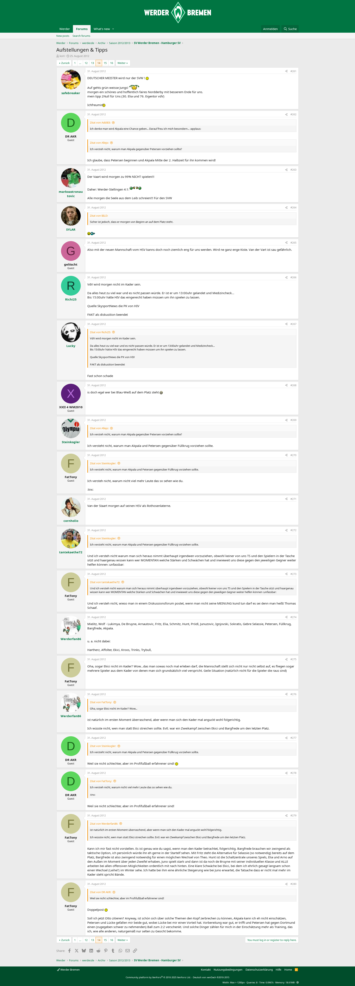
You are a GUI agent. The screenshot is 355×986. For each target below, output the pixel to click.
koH (62, 56)
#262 (293, 114)
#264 (293, 207)
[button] (113, 29)
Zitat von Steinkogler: (103, 463)
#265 (293, 242)
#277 (293, 738)
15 (105, 63)
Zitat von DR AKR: (100, 892)
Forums (82, 29)
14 (98, 63)
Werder (64, 29)
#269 (293, 420)
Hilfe (278, 969)
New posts (62, 36)
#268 (293, 385)
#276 (293, 694)
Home (288, 969)
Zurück (65, 63)
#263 (293, 169)
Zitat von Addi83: (100, 122)
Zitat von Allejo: (99, 142)
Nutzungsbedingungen (228, 969)
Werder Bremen (70, 969)
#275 (293, 659)
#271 (293, 499)
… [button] (80, 63)
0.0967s (269, 982)
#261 (293, 71)
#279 (293, 815)
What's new (102, 29)
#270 (293, 455)
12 (86, 63)
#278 (293, 773)
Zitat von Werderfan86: (104, 823)
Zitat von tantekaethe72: (105, 582)
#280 (293, 884)
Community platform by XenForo (158, 977)
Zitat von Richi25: (100, 332)
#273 (293, 574)
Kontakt (206, 969)
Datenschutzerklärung (259, 969)
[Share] (286, 71)
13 (92, 63)
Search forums (81, 36)
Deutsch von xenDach (211, 977)
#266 (293, 277)
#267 (293, 324)
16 (111, 63)
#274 (293, 617)
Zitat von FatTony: (101, 702)
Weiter (122, 63)
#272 (293, 530)
